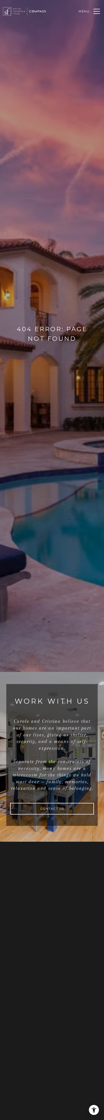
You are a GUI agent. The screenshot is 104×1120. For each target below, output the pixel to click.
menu (84, 11)
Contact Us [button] (52, 808)
